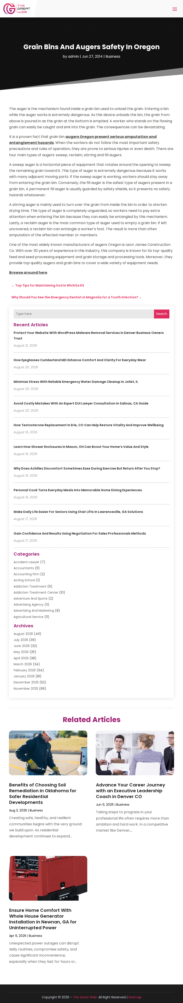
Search (161, 314)
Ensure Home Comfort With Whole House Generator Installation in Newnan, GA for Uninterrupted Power (43, 919)
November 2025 (26, 688)
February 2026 (25, 670)
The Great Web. (85, 997)
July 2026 (21, 640)
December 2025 (26, 682)
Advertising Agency (29, 604)
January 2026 (24, 676)
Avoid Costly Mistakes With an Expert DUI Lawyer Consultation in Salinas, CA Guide (81, 403)
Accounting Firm (26, 574)
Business (113, 56)
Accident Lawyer (26, 562)
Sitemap (134, 997)
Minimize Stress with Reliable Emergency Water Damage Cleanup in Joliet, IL (76, 381)
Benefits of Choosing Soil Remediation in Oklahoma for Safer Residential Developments (42, 793)
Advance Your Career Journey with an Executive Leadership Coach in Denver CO (130, 791)
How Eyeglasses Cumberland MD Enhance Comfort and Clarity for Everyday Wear (80, 360)
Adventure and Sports (31, 598)
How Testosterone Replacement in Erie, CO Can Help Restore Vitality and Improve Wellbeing (89, 425)
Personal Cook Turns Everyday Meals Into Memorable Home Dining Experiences (78, 490)
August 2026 (23, 634)
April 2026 (21, 658)
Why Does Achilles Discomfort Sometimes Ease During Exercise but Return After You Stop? (87, 468)
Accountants (24, 568)
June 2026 (22, 646)
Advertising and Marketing (34, 610)
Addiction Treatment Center (36, 592)
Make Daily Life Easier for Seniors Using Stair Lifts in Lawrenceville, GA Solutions (78, 512)
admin (73, 56)
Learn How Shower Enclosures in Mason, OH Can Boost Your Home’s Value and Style (81, 447)
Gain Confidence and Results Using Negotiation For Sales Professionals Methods (80, 533)
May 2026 (21, 652)
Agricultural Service (29, 617)
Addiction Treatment (30, 586)
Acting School (24, 580)
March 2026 (23, 664)
